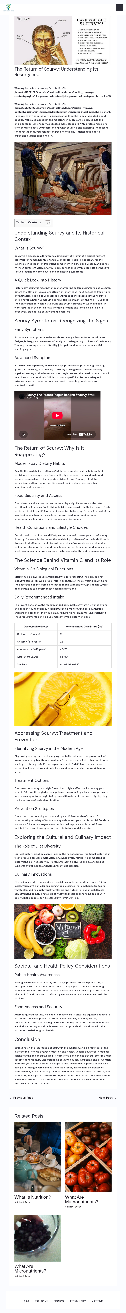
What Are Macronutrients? (81, 1199)
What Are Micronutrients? (30, 1268)
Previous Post (21, 1098)
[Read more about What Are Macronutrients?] (88, 1157)
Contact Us (41, 1300)
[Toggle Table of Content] (46, 223)
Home (26, 1300)
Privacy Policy (78, 1300)
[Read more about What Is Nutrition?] (37, 1157)
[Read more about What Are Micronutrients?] (37, 1237)
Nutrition (18, 1202)
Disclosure (98, 1300)
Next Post (107, 1098)
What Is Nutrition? (32, 1197)
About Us (59, 1300)
